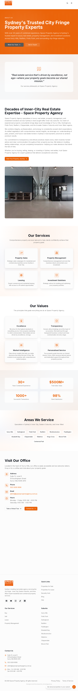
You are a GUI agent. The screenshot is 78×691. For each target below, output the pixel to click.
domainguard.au (47, 684)
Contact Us (29, 508)
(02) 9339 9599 (15, 487)
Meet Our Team (13, 44)
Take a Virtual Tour (12, 508)
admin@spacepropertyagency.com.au (23, 494)
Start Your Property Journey (15, 159)
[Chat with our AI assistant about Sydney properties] (74, 687)
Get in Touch (32, 44)
